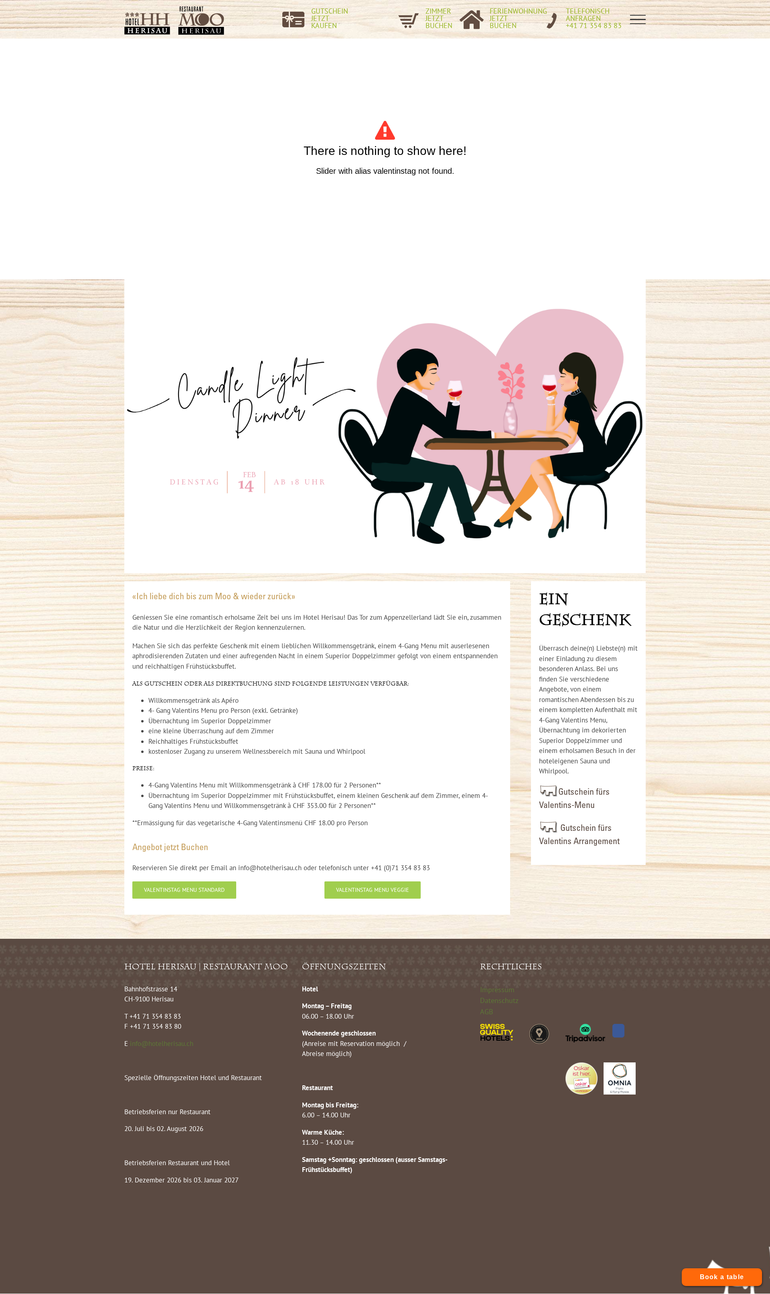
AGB (486, 1011)
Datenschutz (499, 1000)
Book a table (722, 1277)
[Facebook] (618, 1031)
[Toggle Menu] (638, 19)
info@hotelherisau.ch (162, 1043)
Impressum (497, 989)
